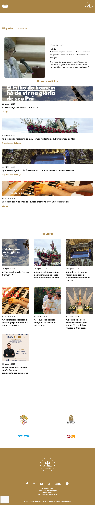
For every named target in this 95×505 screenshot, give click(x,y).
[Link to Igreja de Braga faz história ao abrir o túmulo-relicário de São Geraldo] (47, 163)
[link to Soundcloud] (58, 484)
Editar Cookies (47, 493)
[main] (47, 203)
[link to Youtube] (41, 484)
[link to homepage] (89, 6)
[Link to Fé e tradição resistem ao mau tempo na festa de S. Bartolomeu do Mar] (47, 132)
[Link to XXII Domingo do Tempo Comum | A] (47, 100)
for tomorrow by (47, 495)
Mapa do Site (47, 489)
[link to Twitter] (49, 484)
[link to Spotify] (67, 483)
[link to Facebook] (27, 483)
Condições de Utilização (47, 491)
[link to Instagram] (34, 484)
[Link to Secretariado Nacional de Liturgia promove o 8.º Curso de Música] (47, 195)
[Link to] (47, 57)
